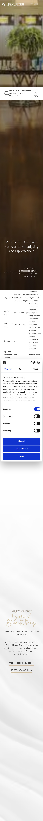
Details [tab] (21, 369)
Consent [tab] (7, 369)
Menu (36, 4)
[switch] (37, 416)
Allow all (21, 441)
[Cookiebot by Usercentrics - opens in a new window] (30, 362)
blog (14, 272)
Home (6, 272)
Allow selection (21, 449)
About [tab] (35, 369)
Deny (21, 456)
